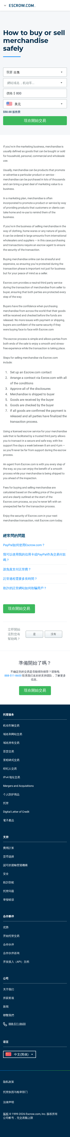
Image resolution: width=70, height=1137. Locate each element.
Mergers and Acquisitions (18, 785)
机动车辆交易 (11, 725)
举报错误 (8, 899)
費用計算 (8, 847)
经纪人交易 (10, 768)
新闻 (6, 1006)
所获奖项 (8, 998)
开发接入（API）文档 (16, 961)
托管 (6, 803)
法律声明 (8, 1102)
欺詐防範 (8, 882)
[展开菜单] (5, 5)
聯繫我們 (8, 1015)
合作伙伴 (8, 944)
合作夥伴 (8, 916)
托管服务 (8, 714)
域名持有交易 (11, 742)
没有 (53, 634)
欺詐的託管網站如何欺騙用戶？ (25, 588)
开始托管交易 (11, 935)
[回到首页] (24, 5)
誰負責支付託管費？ (17, 569)
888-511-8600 (13, 675)
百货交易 (8, 751)
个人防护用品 (11, 794)
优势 (6, 927)
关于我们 (8, 989)
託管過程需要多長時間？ (20, 579)
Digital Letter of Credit (16, 811)
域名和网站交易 (12, 734)
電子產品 (8, 820)
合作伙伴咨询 (11, 953)
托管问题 (8, 891)
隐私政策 (8, 1081)
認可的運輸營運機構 (15, 865)
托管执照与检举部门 (15, 1092)
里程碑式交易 (11, 760)
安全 (6, 873)
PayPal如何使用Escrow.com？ (24, 545)
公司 (6, 978)
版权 (6, 1113)
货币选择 (8, 856)
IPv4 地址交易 (11, 777)
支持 (6, 837)
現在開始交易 (35, 120)
